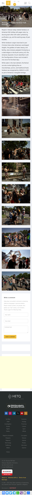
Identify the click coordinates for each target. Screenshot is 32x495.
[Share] (28, 493)
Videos (8, 452)
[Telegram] (14, 493)
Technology (8, 443)
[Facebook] (3, 493)
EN (14, 4)
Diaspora (8, 438)
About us (4, 477)
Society (8, 426)
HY (14, 1)
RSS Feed (4, 479)
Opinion (24, 448)
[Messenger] (7, 493)
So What (8, 419)
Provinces (24, 424)
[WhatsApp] (18, 493)
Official (24, 431)
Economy (24, 419)
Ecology (24, 421)
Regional (8, 440)
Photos (24, 443)
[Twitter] (10, 493)
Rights (8, 429)
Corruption (24, 435)
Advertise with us (13, 477)
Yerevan (24, 438)
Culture (24, 426)
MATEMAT (13, 488)
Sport (24, 429)
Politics (8, 431)
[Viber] (21, 493)
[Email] (25, 493)
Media (8, 448)
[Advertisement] (16, 372)
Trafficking (8, 445)
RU (18, 1)
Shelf (8, 421)
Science (24, 440)
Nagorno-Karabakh (8, 435)
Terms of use (22, 477)
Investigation (8, 424)
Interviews (24, 445)
